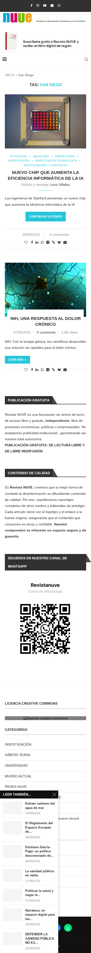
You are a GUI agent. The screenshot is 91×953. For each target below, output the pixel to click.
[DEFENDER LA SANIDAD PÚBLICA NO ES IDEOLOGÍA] (12, 938)
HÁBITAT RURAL (18, 755)
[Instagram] (37, 5)
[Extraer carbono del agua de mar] (12, 807)
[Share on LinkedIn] (36, 242)
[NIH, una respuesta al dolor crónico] (45, 290)
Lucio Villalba (60, 185)
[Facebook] (31, 5)
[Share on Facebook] (32, 242)
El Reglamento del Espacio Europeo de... (39, 827)
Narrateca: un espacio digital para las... (40, 915)
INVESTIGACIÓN (18, 744)
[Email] (52, 5)
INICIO (10, 75)
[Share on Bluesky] (59, 242)
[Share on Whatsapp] (42, 242)
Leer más (16, 359)
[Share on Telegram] (48, 242)
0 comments (59, 234)
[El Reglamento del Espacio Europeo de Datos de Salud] (12, 827)
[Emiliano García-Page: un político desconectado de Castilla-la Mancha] (12, 851)
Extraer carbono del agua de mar (40, 806)
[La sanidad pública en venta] (12, 875)
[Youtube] (44, 5)
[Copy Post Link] (53, 242)
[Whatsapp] (59, 5)
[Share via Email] (65, 242)
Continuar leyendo (45, 216)
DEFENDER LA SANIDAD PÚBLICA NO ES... (39, 938)
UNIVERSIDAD (16, 765)
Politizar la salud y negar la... (39, 893)
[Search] (86, 59)
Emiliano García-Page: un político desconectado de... (39, 851)
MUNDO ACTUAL (18, 776)
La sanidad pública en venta (39, 873)
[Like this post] (26, 242)
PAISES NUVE (16, 787)
